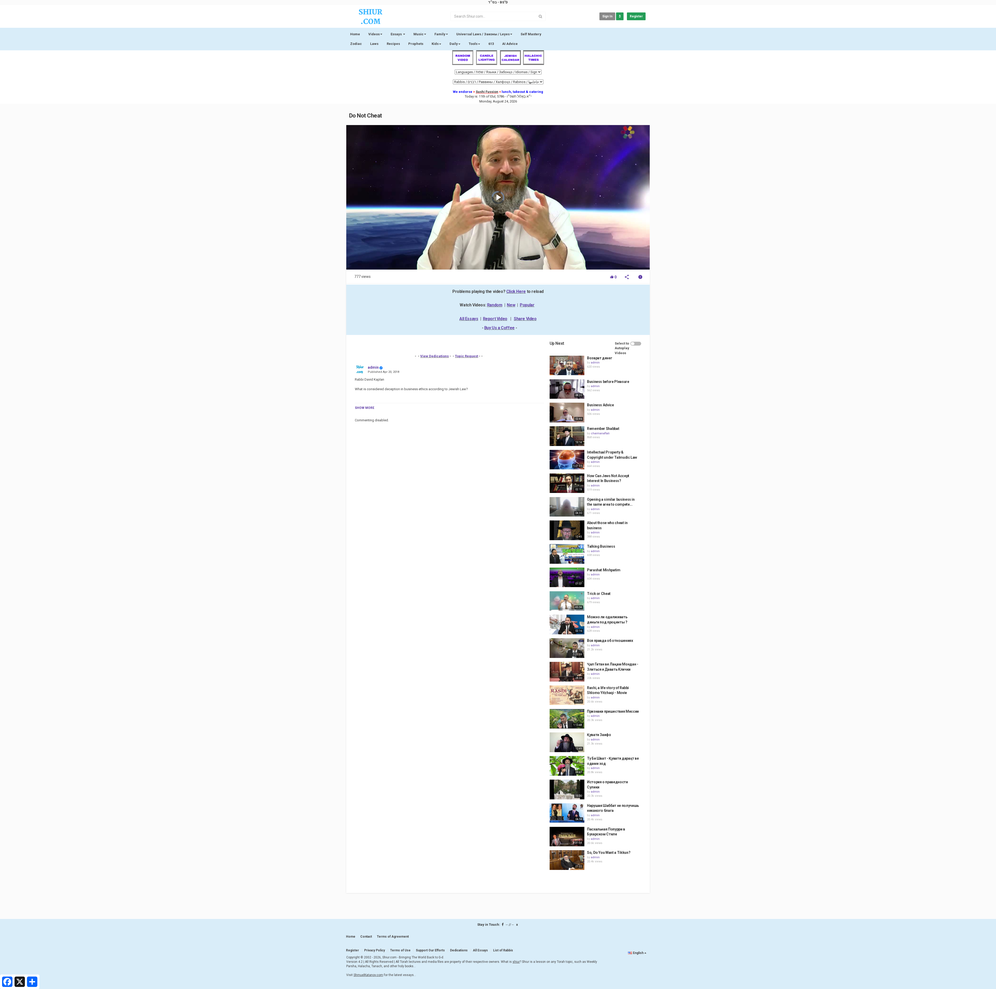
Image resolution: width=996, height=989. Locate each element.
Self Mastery (531, 34)
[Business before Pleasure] (567, 389)
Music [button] (418, 34)
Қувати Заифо (599, 735)
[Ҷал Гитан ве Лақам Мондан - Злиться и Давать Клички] (567, 672)
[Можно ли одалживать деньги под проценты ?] (567, 624)
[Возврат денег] (567, 365)
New (511, 305)
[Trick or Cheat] (567, 601)
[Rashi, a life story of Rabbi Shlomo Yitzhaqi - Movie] (567, 695)
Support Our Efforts (430, 950)
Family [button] (439, 34)
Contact (366, 936)
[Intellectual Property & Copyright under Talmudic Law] (567, 460)
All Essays (468, 318)
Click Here (516, 291)
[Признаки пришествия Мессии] (567, 719)
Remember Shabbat (603, 429)
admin (373, 367)
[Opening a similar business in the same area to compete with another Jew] (567, 507)
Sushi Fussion (487, 92)
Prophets (415, 44)
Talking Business (601, 546)
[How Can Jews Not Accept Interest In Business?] (567, 483)
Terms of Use (400, 950)
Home (355, 34)
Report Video (495, 318)
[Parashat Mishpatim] (567, 577)
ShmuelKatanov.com (368, 975)
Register (636, 16)
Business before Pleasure (608, 382)
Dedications (459, 950)
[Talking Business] (567, 554)
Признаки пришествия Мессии (613, 711)
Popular (527, 305)
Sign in (607, 16)
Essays (397, 34)
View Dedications (434, 356)
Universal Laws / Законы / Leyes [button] (483, 34)
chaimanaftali (600, 433)
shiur (516, 962)
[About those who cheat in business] (567, 530)
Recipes (393, 44)
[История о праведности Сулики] (567, 789)
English (638, 953)
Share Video (525, 318)
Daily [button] (453, 44)
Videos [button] (374, 34)
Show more (364, 408)
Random (494, 305)
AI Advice (510, 44)
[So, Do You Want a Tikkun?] (567, 860)
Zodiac (356, 44)
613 (491, 44)
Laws (374, 44)
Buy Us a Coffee (499, 327)
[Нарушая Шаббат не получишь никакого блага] (567, 813)
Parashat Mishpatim (603, 570)
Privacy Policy (374, 950)
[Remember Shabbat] (567, 436)
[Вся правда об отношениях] (567, 648)
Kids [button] (435, 44)
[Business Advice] (567, 412)
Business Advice (600, 405)
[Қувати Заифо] (567, 742)
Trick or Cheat (599, 594)
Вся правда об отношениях (610, 640)
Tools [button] (473, 44)
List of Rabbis (503, 950)
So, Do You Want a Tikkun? (608, 852)
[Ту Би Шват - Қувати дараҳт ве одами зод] (567, 766)
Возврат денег (599, 358)
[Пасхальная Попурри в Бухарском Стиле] (567, 837)
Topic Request (466, 356)
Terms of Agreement (393, 936)
